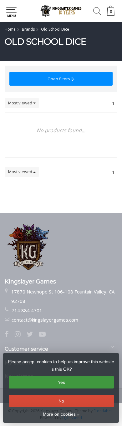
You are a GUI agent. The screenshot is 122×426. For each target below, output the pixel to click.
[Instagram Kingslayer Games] (21, 335)
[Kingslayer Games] (61, 11)
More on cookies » (61, 414)
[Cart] (111, 14)
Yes (61, 382)
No (61, 400)
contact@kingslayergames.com (45, 320)
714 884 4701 (27, 310)
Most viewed (20, 103)
